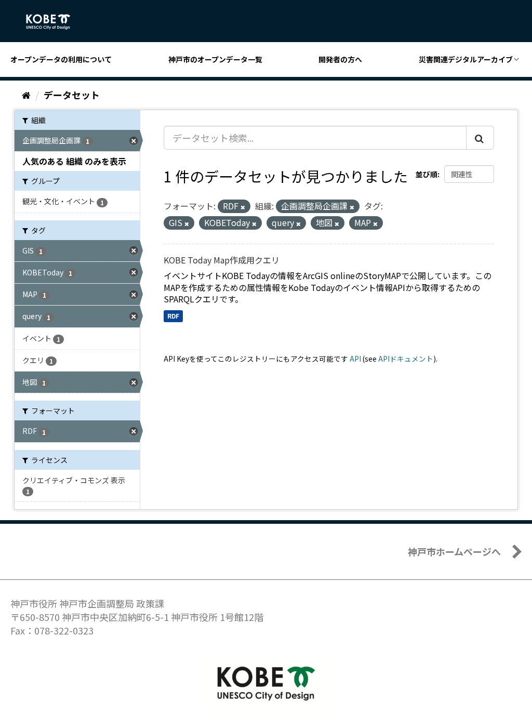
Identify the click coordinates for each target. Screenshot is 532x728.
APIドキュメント (405, 358)
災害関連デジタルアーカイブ (466, 59)
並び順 (426, 174)
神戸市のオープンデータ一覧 (215, 59)
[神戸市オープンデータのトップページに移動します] (54, 22)
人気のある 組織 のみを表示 (74, 161)
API (355, 358)
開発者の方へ (340, 59)
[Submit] (480, 138)
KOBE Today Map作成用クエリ (222, 260)
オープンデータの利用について (61, 59)
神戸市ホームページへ (454, 551)
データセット (72, 94)
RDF (173, 315)
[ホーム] (26, 94)
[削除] (243, 207)
